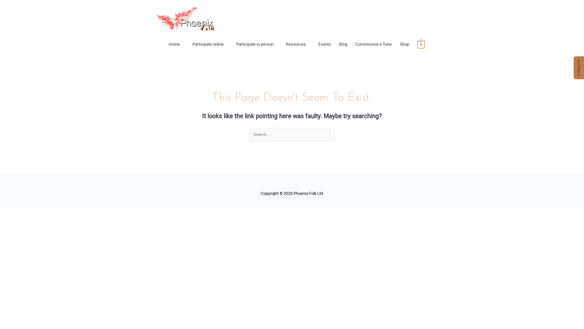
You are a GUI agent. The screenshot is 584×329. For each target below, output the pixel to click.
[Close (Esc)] (59, 213)
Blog (343, 44)
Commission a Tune (373, 44)
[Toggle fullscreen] (25, 213)
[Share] (42, 213)
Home (174, 44)
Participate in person (255, 44)
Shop (404, 44)
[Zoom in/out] (8, 213)
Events (324, 44)
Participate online (208, 44)
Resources (296, 44)
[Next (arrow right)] (25, 222)
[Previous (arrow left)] (8, 222)
